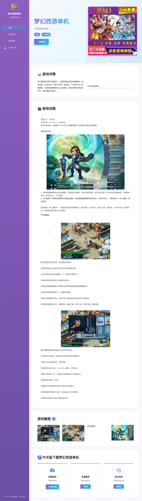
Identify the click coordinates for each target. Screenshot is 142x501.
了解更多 (85, 486)
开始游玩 (42, 42)
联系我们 (118, 486)
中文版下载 (52, 487)
